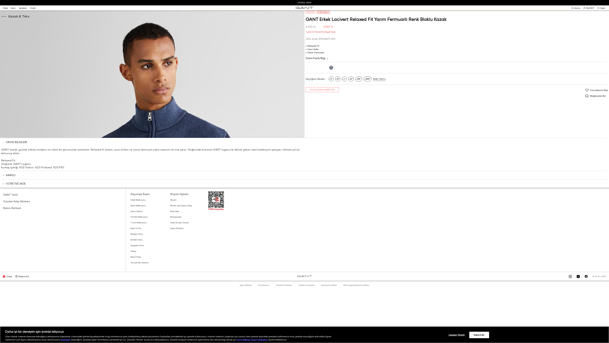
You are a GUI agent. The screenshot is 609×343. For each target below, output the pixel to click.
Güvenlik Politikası (284, 285)
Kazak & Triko (18, 16)
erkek (5, 8)
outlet (33, 8)
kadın (13, 8)
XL (351, 79)
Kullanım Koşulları (307, 285)
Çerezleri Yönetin (457, 335)
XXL (358, 79)
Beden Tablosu (379, 79)
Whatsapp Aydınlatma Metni (356, 285)
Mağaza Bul (23, 276)
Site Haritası (263, 285)
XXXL (367, 79)
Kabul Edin (479, 335)
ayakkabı (23, 8)
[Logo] (305, 8)
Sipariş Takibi (304, 2)
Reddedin (65, 339)
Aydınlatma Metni (329, 285)
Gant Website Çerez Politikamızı (252, 339)
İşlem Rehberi (246, 285)
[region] (304, 334)
